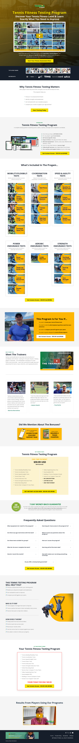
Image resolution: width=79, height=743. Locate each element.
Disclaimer (65, 735)
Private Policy (58, 735)
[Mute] (59, 50)
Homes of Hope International (11, 740)
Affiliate (71, 735)
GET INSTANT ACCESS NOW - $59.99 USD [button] (40, 491)
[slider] (38, 50)
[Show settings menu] (61, 50)
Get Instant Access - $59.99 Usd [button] (55, 153)
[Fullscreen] (64, 50)
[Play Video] (15, 50)
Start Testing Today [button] (39, 110)
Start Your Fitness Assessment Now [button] (39, 61)
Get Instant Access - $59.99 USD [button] (39, 568)
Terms (52, 735)
